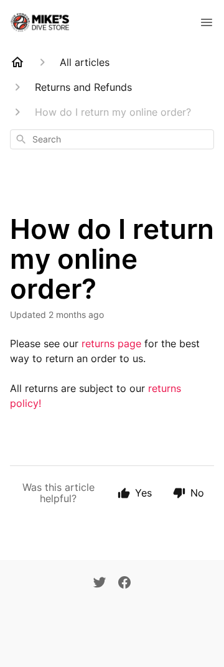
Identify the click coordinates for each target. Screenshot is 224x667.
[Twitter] (99, 583)
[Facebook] (124, 583)
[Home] (17, 62)
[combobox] (112, 139)
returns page (111, 343)
